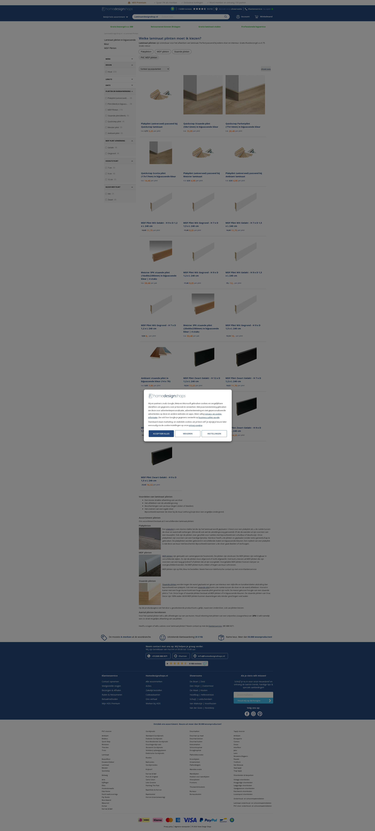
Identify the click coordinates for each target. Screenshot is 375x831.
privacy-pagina (195, 425)
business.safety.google (209, 417)
